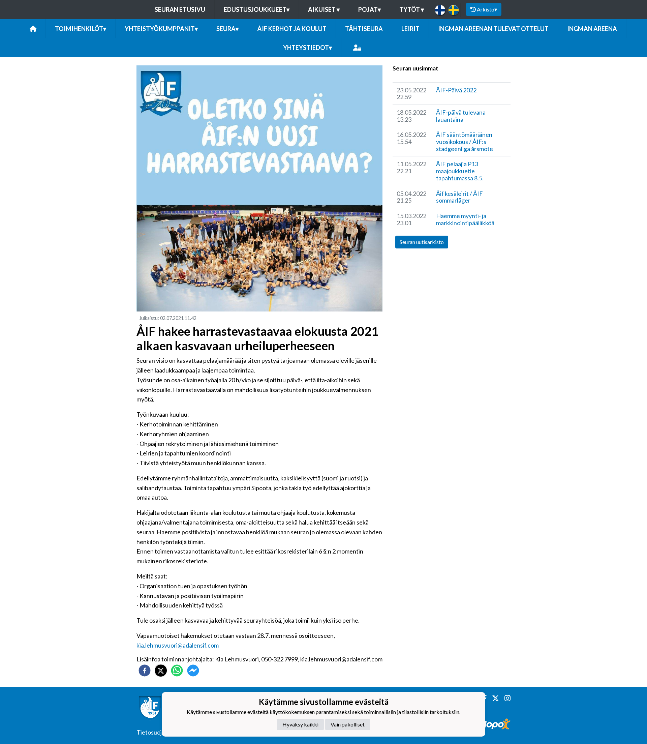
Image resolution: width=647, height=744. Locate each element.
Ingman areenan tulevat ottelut (493, 28)
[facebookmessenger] (193, 670)
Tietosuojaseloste (160, 732)
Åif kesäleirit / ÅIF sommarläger (459, 197)
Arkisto (487, 9)
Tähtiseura (364, 28)
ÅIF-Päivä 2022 (456, 90)
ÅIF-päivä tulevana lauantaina (461, 116)
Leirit (410, 28)
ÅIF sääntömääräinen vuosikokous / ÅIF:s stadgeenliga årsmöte (464, 141)
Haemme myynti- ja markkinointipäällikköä (465, 219)
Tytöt (411, 9)
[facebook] (144, 670)
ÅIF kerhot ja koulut (292, 28)
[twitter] (161, 670)
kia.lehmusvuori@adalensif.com (177, 645)
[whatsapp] (177, 670)
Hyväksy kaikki (300, 724)
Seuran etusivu (180, 9)
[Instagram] (505, 698)
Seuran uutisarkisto (422, 242)
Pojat (369, 9)
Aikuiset (324, 9)
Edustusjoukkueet (256, 9)
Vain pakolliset (348, 724)
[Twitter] (493, 698)
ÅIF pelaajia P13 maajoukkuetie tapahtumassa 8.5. (460, 170)
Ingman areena (592, 28)
